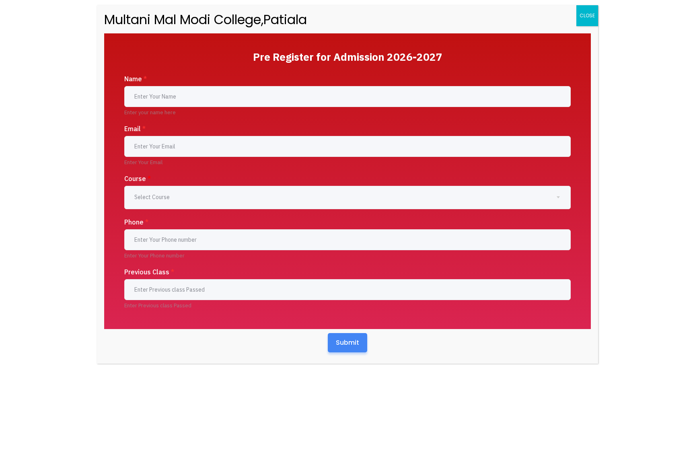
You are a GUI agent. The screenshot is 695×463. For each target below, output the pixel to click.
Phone (136, 222)
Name (135, 79)
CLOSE (587, 15)
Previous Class (149, 272)
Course (137, 179)
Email (135, 129)
